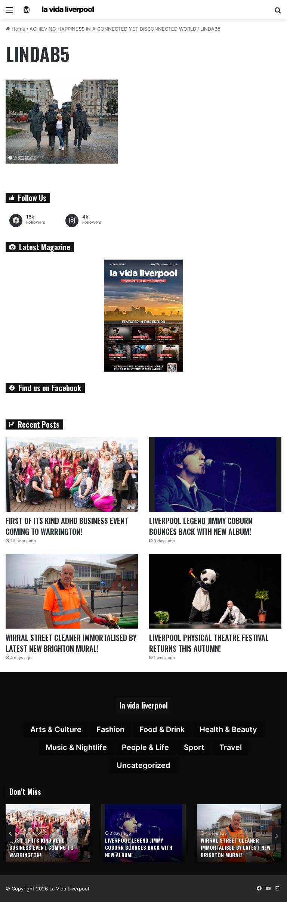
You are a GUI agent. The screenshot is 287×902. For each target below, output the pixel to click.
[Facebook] (258, 888)
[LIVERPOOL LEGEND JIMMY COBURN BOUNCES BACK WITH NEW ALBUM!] (215, 474)
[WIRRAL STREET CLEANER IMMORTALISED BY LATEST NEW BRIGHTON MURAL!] (72, 591)
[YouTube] (267, 888)
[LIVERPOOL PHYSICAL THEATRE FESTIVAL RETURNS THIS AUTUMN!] (215, 591)
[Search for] (277, 12)
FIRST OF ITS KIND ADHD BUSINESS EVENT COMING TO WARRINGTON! (67, 526)
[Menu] (9, 12)
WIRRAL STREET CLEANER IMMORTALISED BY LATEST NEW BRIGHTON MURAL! (71, 643)
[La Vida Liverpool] (58, 9)
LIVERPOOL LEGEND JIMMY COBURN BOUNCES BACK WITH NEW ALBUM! (200, 526)
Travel (230, 747)
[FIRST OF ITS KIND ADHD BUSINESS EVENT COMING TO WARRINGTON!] (72, 474)
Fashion (110, 729)
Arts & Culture (55, 729)
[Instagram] (276, 888)
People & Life (145, 747)
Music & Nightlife (76, 747)
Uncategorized (143, 765)
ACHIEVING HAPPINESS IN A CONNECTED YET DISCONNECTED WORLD (113, 29)
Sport (194, 747)
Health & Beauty (228, 729)
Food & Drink (162, 729)
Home (17, 29)
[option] (48, 833)
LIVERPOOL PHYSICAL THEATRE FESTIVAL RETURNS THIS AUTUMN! (209, 643)
